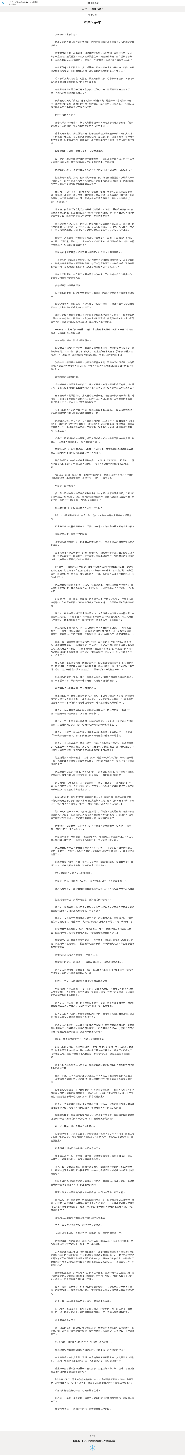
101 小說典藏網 (93, 6)
